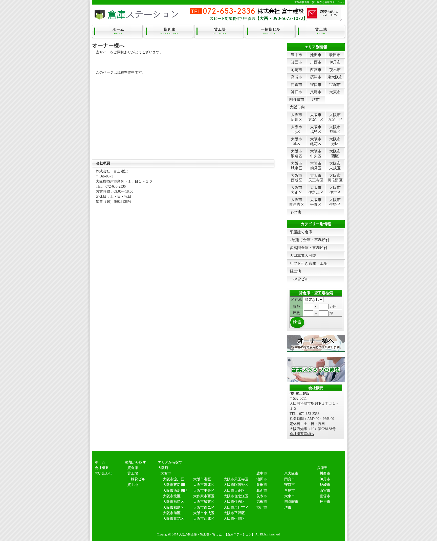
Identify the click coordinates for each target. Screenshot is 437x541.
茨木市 (335, 69)
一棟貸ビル (270, 31)
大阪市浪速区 (296, 153)
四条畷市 (296, 99)
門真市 (296, 84)
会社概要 (102, 468)
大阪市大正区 (296, 189)
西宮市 (315, 69)
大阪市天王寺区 (315, 177)
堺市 (316, 99)
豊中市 (296, 55)
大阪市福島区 (315, 129)
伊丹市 (335, 62)
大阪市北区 (296, 129)
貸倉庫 (169, 31)
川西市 (315, 62)
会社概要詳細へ (302, 434)
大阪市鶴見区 (315, 165)
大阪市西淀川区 (335, 116)
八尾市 (315, 92)
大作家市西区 (203, 496)
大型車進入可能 (303, 255)
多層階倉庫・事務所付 (308, 247)
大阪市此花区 (315, 141)
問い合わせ (103, 473)
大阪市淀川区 (296, 116)
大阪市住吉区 (335, 189)
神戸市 (296, 92)
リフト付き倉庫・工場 (308, 263)
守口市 (315, 84)
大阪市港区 (335, 141)
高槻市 (296, 77)
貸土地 (321, 31)
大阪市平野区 (315, 201)
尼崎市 (296, 69)
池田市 (315, 55)
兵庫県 (322, 468)
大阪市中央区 (315, 153)
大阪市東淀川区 (315, 116)
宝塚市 (335, 84)
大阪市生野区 (335, 201)
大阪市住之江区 (315, 189)
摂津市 (315, 77)
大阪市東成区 (335, 165)
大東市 (335, 92)
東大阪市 (335, 77)
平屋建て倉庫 (301, 232)
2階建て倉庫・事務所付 (310, 240)
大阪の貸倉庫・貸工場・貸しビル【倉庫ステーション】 (217, 534)
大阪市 (165, 473)
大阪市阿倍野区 (335, 177)
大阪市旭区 (296, 141)
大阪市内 (297, 107)
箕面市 (296, 62)
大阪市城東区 (296, 165)
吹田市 (335, 55)
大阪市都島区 (335, 129)
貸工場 (220, 31)
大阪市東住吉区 (296, 201)
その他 (295, 212)
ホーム (118, 31)
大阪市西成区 (296, 177)
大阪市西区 (335, 153)
